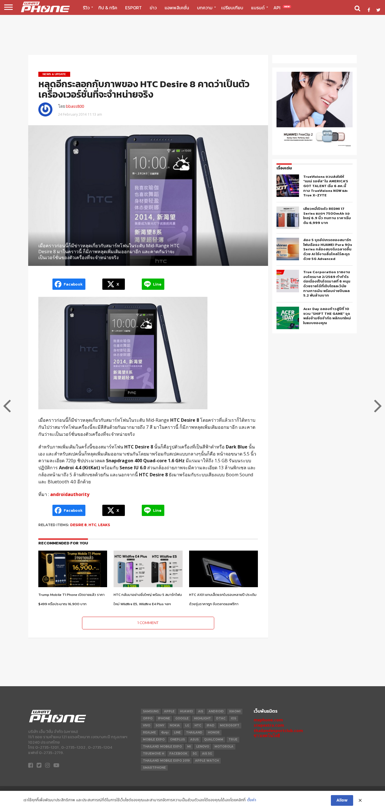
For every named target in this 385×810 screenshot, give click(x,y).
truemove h (153, 753)
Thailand (194, 732)
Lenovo (202, 746)
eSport (133, 7)
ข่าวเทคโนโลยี (267, 735)
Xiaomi (234, 711)
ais (200, 711)
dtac (220, 718)
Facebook (178, 753)
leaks (104, 525)
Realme (149, 732)
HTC (92, 525)
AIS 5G (207, 753)
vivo (146, 725)
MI (189, 746)
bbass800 (75, 106)
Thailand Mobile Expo (162, 746)
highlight (202, 718)
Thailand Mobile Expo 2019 (166, 760)
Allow (342, 800)
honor (214, 732)
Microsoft (229, 725)
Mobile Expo (154, 739)
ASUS (194, 739)
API (281, 7)
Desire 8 (78, 525)
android (216, 711)
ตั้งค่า (251, 800)
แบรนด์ (258, 7)
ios (233, 718)
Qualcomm (213, 739)
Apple (169, 711)
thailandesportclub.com (278, 730)
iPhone (164, 718)
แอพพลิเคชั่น (177, 7)
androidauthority (69, 494)
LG (187, 725)
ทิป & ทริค (107, 7)
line (177, 732)
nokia (175, 725)
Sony (160, 725)
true (233, 739)
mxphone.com (268, 720)
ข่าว (153, 7)
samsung (151, 711)
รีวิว (86, 7)
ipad (210, 725)
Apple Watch (207, 760)
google (182, 718)
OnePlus (177, 739)
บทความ (205, 7)
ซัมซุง (165, 732)
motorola (223, 746)
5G (195, 753)
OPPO (147, 718)
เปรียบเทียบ (232, 7)
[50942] (314, 146)
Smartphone (154, 767)
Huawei (186, 711)
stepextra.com (269, 725)
